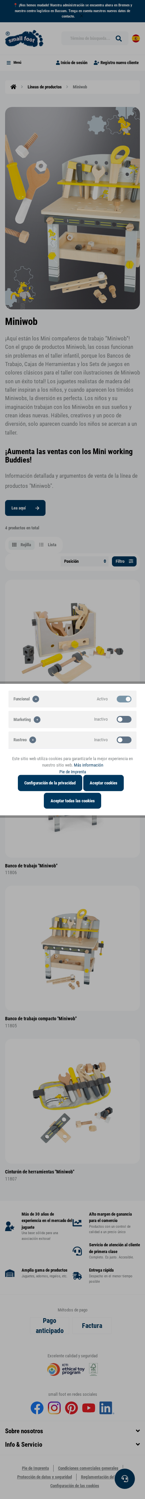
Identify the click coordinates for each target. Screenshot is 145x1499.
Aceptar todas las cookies (73, 800)
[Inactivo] (124, 719)
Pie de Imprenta (72, 771)
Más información (88, 765)
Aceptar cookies (103, 782)
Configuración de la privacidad (50, 782)
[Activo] (124, 698)
